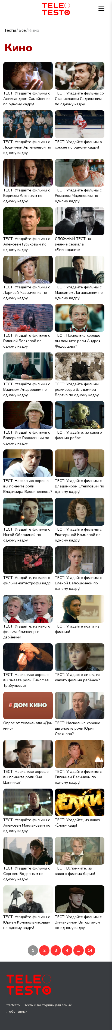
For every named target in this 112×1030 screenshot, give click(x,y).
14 (90, 950)
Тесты (10, 30)
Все (22, 30)
